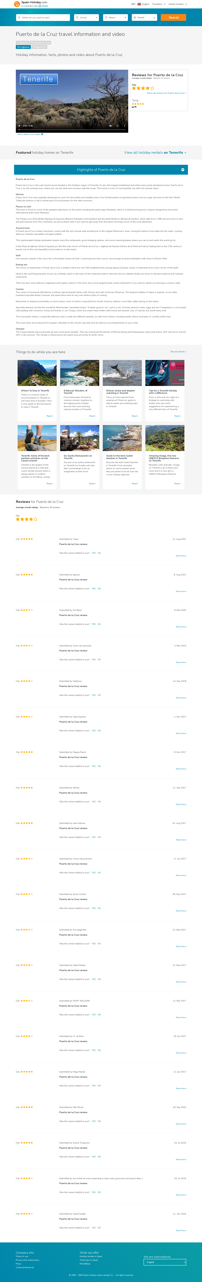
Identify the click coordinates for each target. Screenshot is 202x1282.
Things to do (39, 46)
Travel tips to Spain (89, 1260)
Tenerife (23, 42)
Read (49, 415)
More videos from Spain (29, 134)
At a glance (23, 46)
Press (18, 1263)
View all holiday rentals (153, 152)
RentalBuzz (85, 1263)
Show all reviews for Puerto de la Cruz (166, 93)
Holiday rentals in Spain (91, 1256)
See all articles (178, 351)
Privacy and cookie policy (27, 1260)
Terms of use (22, 1256)
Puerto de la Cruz (40, 42)
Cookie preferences (25, 1267)
